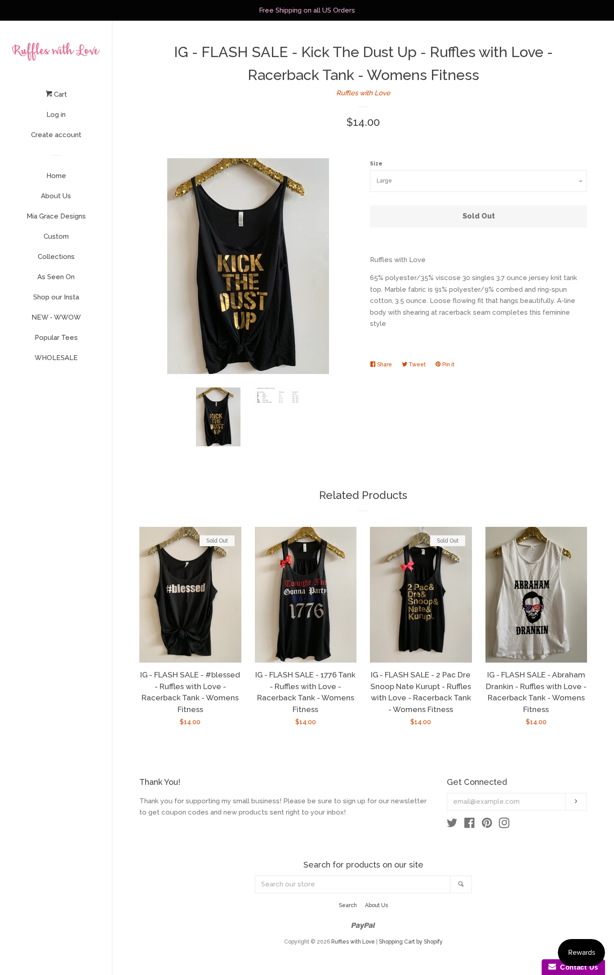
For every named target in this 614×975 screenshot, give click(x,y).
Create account (56, 135)
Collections (56, 257)
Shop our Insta (56, 297)
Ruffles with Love (363, 93)
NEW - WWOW (56, 317)
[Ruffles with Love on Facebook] (469, 825)
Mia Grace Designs (56, 216)
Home (56, 176)
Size (376, 163)
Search (348, 905)
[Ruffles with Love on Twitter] (452, 825)
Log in (56, 115)
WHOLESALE (56, 358)
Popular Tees (56, 338)
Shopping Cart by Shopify (411, 942)
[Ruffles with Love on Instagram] (504, 825)
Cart (59, 94)
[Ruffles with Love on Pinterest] (487, 825)
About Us (56, 196)
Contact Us (577, 967)
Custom (56, 236)
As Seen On (56, 277)
